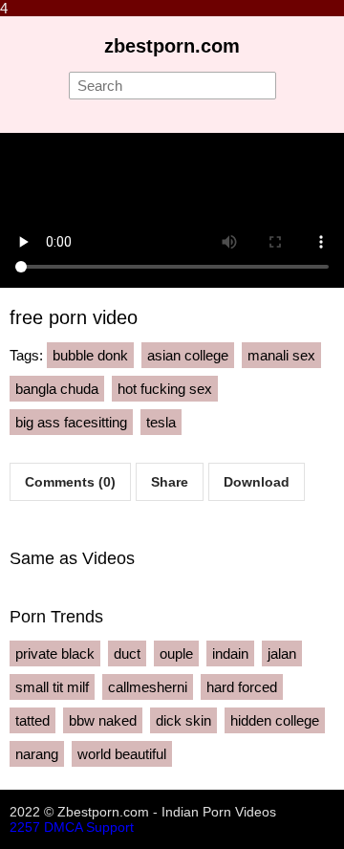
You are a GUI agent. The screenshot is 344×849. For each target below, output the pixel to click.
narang (36, 754)
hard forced (241, 687)
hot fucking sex (165, 389)
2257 (25, 827)
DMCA (63, 827)
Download (257, 482)
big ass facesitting (71, 422)
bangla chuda (56, 389)
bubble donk (90, 355)
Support (110, 827)
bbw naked (103, 720)
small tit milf (52, 687)
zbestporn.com (172, 45)
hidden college (274, 720)
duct (127, 653)
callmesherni (147, 687)
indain (230, 653)
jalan (282, 653)
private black (55, 653)
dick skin (183, 720)
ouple (176, 653)
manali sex (281, 355)
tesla (161, 422)
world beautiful (121, 754)
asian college (187, 355)
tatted (32, 720)
